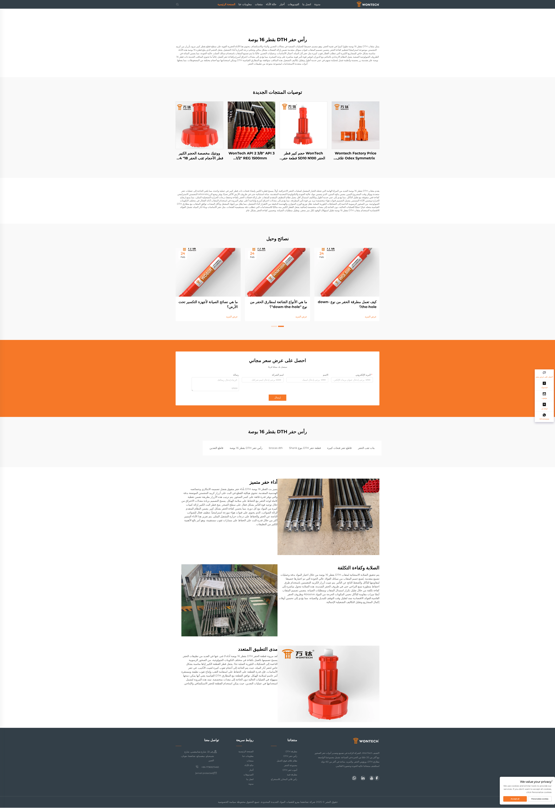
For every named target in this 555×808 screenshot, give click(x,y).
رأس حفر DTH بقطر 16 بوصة (246, 448)
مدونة (317, 4)
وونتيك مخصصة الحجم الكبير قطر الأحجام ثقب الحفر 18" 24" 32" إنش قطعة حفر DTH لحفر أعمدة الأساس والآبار (199, 156)
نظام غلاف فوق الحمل (287, 760)
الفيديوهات (293, 4)
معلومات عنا (245, 4)
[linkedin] (363, 778)
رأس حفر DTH (290, 756)
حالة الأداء (271, 4)
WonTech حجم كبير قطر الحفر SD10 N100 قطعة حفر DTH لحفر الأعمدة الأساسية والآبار (303, 156)
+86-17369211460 (210, 767)
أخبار (282, 4)
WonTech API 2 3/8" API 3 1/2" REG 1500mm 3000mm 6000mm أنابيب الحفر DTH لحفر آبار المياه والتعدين (252, 156)
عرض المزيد (371, 316)
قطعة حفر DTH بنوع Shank (305, 448)
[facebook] (376, 778)
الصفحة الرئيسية (226, 4)
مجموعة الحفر (290, 765)
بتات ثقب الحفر (366, 448)
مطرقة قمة (292, 774)
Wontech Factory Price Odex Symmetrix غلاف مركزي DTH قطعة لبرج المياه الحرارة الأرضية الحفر (356, 156)
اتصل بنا (306, 4)
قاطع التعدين (216, 448)
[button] (281, 326)
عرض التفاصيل (355, 125)
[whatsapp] (354, 778)
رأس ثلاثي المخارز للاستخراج (284, 779)
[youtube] (371, 778)
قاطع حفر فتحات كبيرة (339, 448)
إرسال (277, 397)
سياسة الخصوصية (227, 801)
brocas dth (276, 448)
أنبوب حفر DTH (290, 770)
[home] (368, 4)
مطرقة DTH (291, 751)
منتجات (259, 4)
